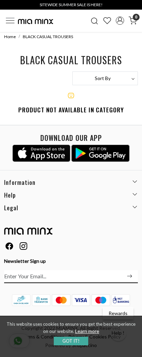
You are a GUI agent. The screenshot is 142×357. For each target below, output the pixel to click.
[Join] (129, 276)
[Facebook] (9, 247)
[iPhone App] (41, 153)
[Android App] (100, 153)
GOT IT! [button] (71, 341)
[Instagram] (23, 247)
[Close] (134, 7)
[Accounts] (119, 20)
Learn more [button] (87, 331)
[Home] (35, 21)
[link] (94, 20)
